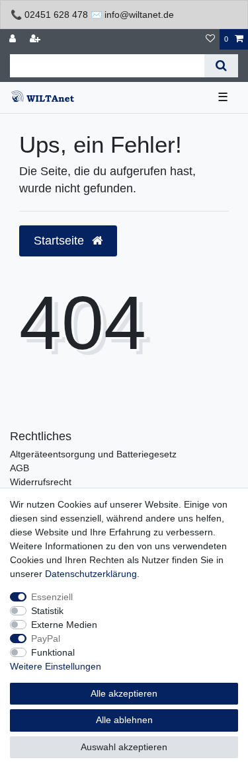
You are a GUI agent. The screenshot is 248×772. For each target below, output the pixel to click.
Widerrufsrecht (40, 482)
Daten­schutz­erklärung (91, 573)
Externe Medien (64, 624)
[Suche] (221, 65)
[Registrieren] (36, 39)
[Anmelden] (14, 39)
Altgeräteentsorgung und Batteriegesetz (93, 454)
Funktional (53, 652)
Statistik (47, 610)
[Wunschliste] (210, 39)
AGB (19, 468)
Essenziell (52, 597)
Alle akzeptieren (124, 693)
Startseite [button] (60, 240)
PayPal (45, 638)
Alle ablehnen (124, 719)
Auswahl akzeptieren (124, 747)
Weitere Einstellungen (55, 666)
